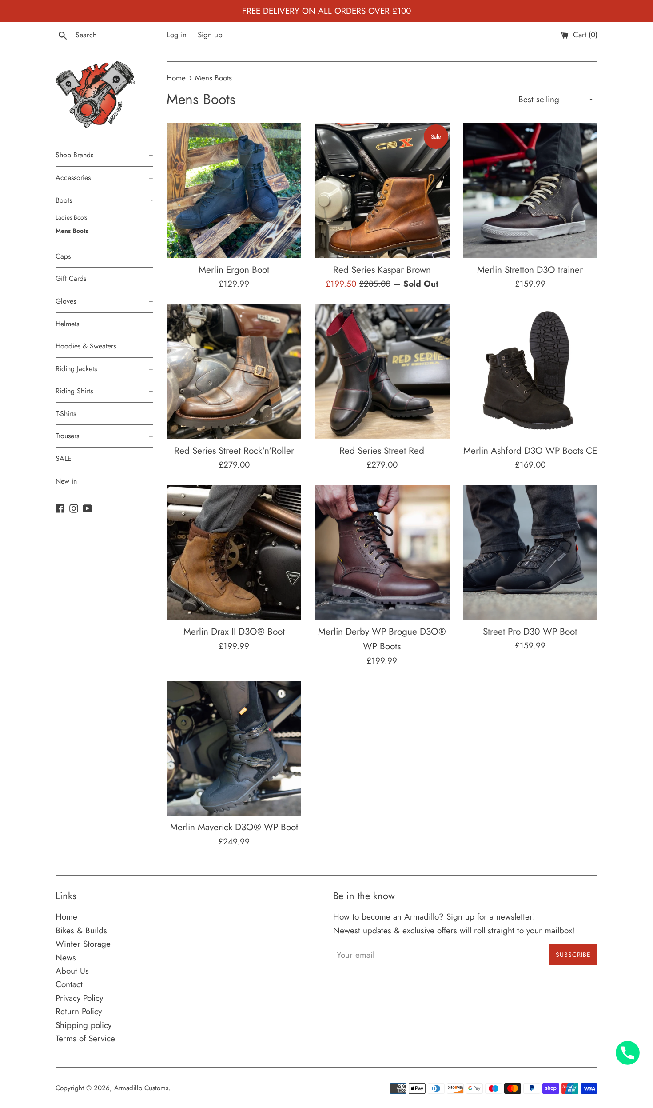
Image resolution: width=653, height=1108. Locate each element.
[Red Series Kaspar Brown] (382, 190)
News (66, 958)
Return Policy (79, 1011)
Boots (104, 200)
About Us (72, 971)
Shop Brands (104, 155)
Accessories (104, 177)
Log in (177, 34)
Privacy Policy (79, 998)
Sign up (210, 34)
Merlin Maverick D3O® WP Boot (234, 827)
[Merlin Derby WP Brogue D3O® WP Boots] (382, 552)
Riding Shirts (104, 391)
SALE (64, 458)
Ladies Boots (71, 217)
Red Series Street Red (381, 450)
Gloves (104, 301)
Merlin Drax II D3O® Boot (234, 631)
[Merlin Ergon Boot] (234, 190)
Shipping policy (83, 1025)
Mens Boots (72, 230)
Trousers (104, 436)
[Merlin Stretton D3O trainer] (530, 190)
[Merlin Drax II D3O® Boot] (234, 552)
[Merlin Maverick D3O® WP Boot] (234, 748)
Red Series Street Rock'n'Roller (234, 450)
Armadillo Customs (141, 1088)
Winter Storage (83, 944)
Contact (69, 984)
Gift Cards (71, 278)
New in (66, 481)
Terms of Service (85, 1038)
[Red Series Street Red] (382, 371)
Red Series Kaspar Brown (382, 269)
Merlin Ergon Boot (234, 269)
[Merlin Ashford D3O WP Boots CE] (530, 371)
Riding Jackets (104, 369)
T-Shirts (66, 413)
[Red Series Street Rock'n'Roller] (234, 371)
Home (66, 917)
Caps (63, 256)
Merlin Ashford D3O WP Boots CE (530, 450)
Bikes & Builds (81, 930)
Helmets (67, 324)
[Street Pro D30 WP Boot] (530, 552)
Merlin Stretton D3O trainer (530, 269)
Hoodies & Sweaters (86, 346)
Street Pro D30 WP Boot (530, 631)
